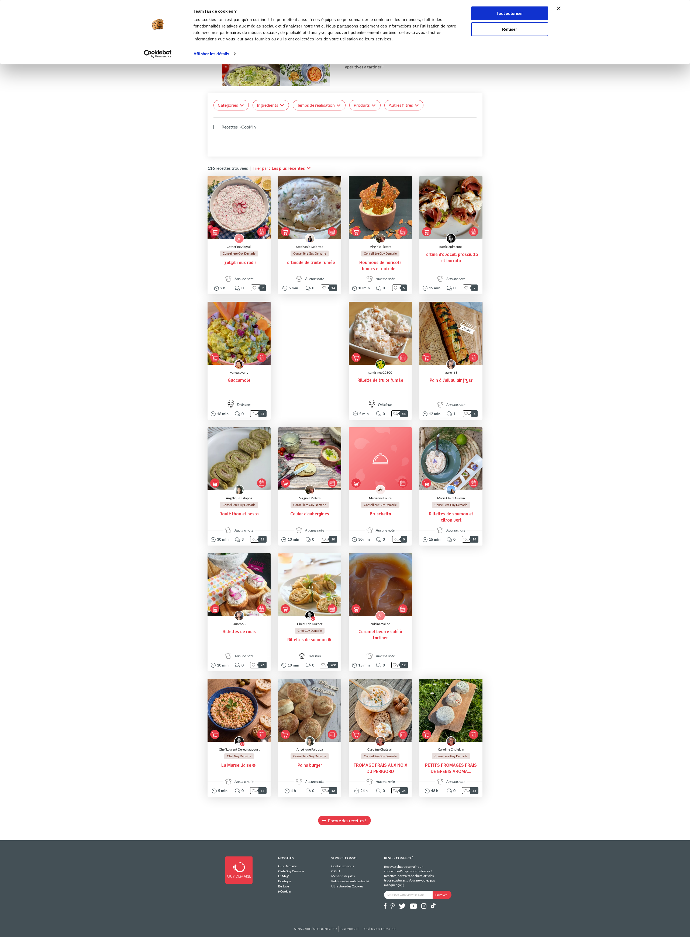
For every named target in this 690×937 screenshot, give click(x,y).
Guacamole (239, 380)
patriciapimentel (451, 247)
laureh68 (450, 372)
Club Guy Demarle (291, 871)
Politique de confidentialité (350, 881)
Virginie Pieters (380, 247)
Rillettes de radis (239, 631)
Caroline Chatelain (380, 749)
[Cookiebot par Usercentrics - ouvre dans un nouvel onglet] (157, 54)
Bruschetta (380, 514)
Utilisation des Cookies (347, 886)
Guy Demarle (287, 866)
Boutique (284, 881)
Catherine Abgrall (239, 247)
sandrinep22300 (380, 372)
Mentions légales (343, 876)
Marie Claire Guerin (451, 498)
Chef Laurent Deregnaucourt (239, 749)
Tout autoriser (509, 13)
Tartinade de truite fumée (310, 262)
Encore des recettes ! (347, 820)
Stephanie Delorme (309, 247)
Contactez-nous (342, 866)
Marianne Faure (380, 498)
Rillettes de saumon (307, 640)
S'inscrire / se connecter (315, 929)
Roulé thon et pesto (239, 514)
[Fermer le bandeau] (559, 8)
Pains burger (310, 765)
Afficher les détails (211, 53)
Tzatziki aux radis (239, 262)
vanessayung (239, 372)
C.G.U (335, 871)
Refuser (509, 29)
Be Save (283, 886)
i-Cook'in (284, 891)
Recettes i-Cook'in (239, 127)
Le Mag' (283, 876)
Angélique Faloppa (239, 498)
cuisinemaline (380, 624)
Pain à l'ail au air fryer (451, 380)
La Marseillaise (236, 765)
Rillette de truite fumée (380, 380)
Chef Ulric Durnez (310, 624)
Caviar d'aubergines (309, 514)
